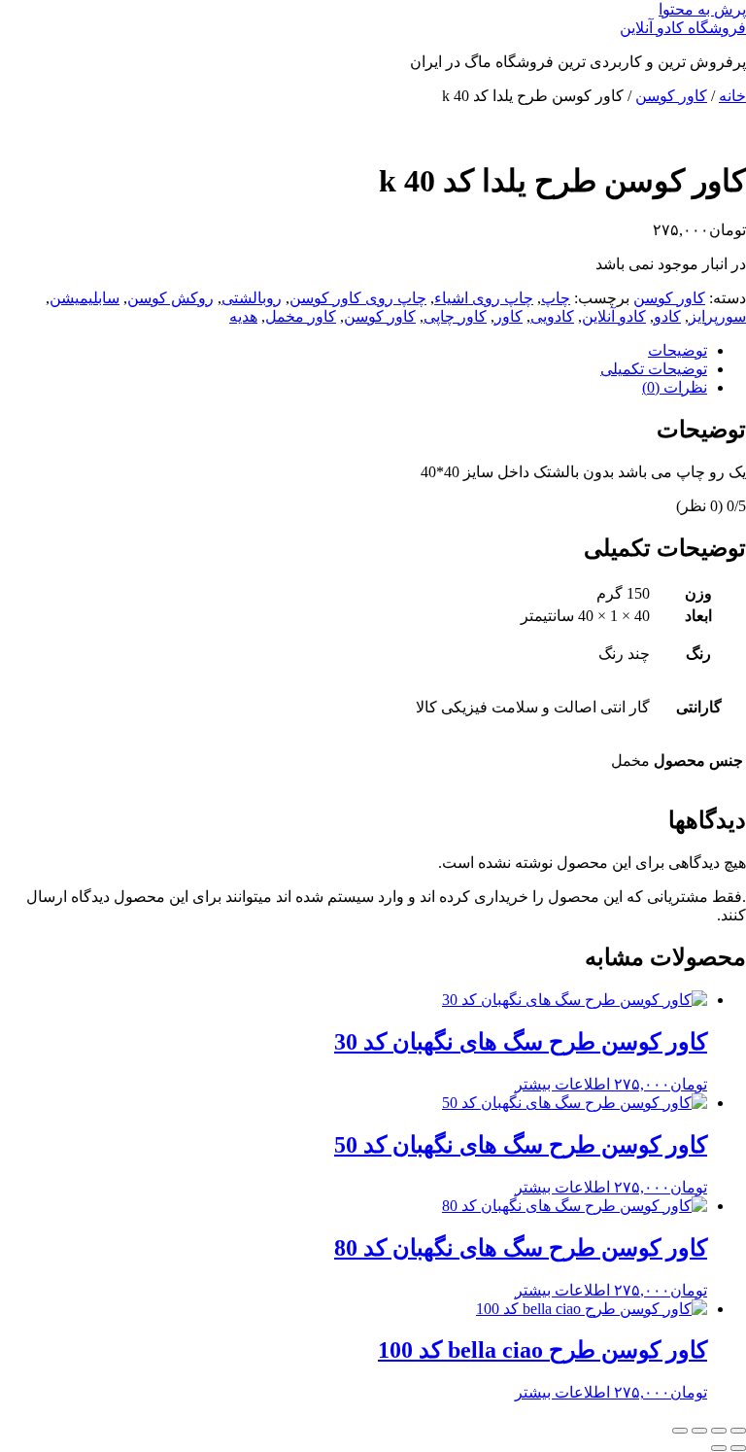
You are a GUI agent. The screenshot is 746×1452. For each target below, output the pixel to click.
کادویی (552, 316)
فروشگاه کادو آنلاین (683, 27)
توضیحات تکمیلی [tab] (653, 369)
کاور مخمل (300, 316)
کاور (508, 316)
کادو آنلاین (614, 316)
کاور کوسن (671, 95)
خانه (732, 95)
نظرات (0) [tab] (674, 387)
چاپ (555, 298)
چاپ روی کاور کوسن (357, 298)
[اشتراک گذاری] (699, 1431)
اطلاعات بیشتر (562, 1084)
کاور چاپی (455, 316)
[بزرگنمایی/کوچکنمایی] (738, 1431)
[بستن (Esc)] (680, 1431)
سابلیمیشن (84, 298)
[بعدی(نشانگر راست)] (719, 1448)
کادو (667, 316)
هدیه (243, 316)
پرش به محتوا (702, 9)
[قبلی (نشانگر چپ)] (738, 1448)
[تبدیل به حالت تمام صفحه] (719, 1431)
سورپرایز (717, 316)
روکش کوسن (170, 298)
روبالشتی (251, 298)
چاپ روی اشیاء (483, 298)
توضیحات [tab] (677, 350)
